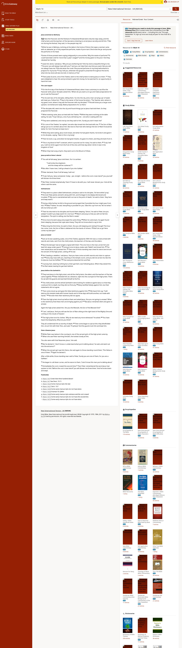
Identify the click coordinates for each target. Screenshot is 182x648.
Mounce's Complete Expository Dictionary (156, 91)
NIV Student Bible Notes (143, 234)
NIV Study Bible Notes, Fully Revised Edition (128, 90)
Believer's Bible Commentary (158, 467)
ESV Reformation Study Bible (158, 127)
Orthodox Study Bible (128, 397)
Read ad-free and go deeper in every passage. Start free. (99, 2)
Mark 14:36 (47, 392)
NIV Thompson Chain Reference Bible (128, 262)
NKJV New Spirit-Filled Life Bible (143, 344)
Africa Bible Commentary (127, 467)
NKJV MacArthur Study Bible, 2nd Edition (158, 318)
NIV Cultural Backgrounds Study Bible (159, 182)
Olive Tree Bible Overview (158, 547)
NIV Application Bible (158, 152)
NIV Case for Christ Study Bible (144, 181)
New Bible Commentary (127, 547)
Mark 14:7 (46, 381)
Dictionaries (129, 614)
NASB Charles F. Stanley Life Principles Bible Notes (143, 154)
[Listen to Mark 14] (58, 20)
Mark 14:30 (47, 389)
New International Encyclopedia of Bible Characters (143, 432)
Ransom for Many (128, 571)
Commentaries (130, 445)
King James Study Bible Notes (128, 152)
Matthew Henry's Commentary (158, 521)
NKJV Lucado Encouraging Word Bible (144, 318)
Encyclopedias (130, 410)
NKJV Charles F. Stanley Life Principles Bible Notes (128, 290)
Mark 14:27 (47, 386)
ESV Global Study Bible (143, 127)
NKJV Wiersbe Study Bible (127, 370)
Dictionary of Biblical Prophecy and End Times (143, 636)
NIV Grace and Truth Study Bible (143, 209)
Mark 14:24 (47, 384)
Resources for (131, 48)
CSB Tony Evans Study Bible (128, 127)
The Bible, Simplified (141, 492)
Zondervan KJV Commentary (157, 596)
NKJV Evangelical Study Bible (128, 317)
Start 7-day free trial (133, 40)
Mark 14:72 (47, 397)
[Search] (176, 9)
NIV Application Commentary (143, 547)
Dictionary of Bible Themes (129, 635)
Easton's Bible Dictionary (157, 635)
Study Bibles (130, 105)
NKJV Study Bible (158, 344)
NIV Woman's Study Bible (142, 261)
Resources (126, 19)
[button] (171, 2)
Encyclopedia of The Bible (128, 431)
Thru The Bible (157, 571)
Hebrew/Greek (137, 19)
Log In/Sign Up (173, 2)
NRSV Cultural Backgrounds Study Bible (159, 371)
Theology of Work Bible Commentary (144, 572)
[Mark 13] (35, 215)
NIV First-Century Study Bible (128, 209)
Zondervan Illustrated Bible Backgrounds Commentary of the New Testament (144, 599)
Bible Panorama (128, 492)
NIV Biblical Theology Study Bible (128, 182)
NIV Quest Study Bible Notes (158, 209)
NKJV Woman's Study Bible (142, 370)
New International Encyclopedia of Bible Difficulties (158, 432)
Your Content (148, 19)
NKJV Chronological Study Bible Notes (144, 288)
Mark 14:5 (46, 379)
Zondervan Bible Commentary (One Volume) (128, 597)
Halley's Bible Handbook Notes (128, 521)
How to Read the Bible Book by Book (144, 521)
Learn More (149, 40)
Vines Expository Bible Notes (143, 397)
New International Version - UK (53, 411)
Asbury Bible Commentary (142, 467)
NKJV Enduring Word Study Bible (158, 288)
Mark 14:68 (47, 394)
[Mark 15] (117, 215)
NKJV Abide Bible (158, 260)
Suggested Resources (133, 68)
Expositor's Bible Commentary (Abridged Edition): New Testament (144, 91)
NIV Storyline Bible (129, 233)
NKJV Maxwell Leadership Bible (128, 344)
